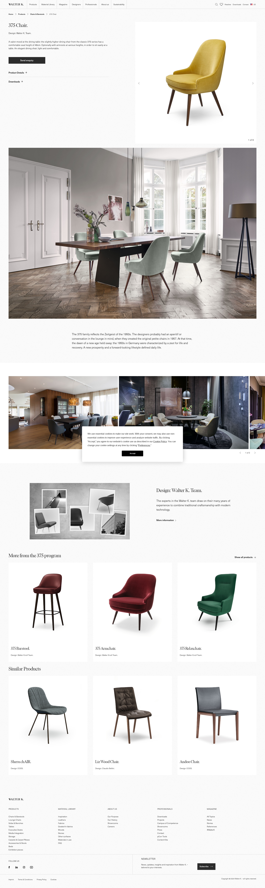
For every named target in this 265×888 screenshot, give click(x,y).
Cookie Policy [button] (160, 441)
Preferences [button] (144, 445)
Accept (132, 453)
